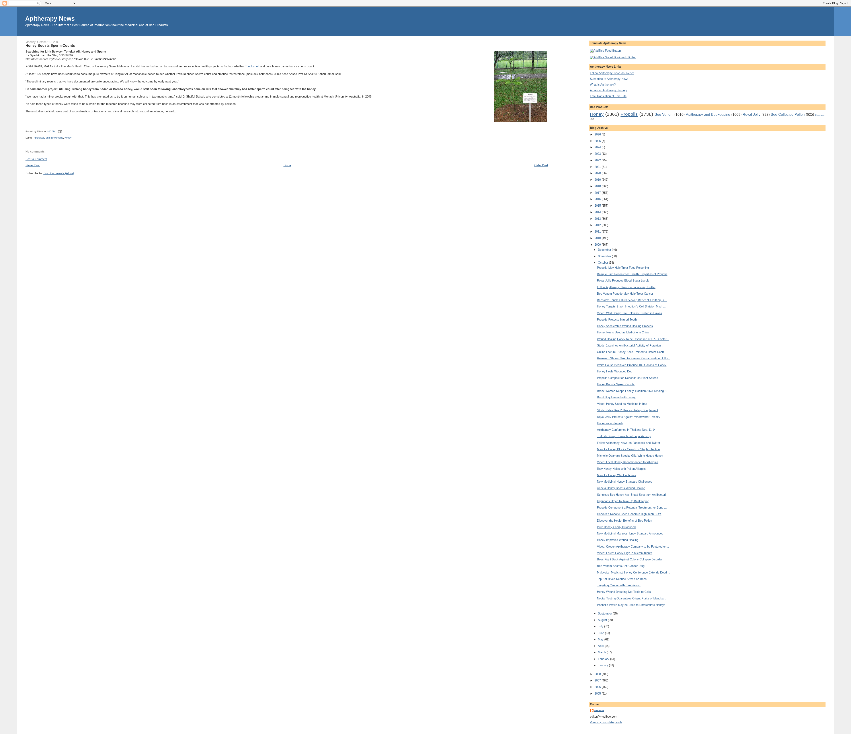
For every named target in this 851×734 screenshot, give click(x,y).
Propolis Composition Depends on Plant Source (627, 378)
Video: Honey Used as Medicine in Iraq (622, 403)
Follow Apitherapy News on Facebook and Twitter (628, 442)
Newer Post (32, 165)
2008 (598, 674)
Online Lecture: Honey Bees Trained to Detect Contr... (631, 352)
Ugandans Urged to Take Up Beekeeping (623, 501)
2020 (598, 173)
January (603, 665)
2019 (598, 179)
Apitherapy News (50, 18)
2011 (598, 231)
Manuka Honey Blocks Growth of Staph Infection (628, 449)
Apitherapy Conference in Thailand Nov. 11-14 (626, 429)
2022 (598, 160)
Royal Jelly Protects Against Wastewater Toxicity (628, 417)
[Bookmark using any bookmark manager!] (613, 57)
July (601, 626)
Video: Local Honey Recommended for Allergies (627, 462)
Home (287, 165)
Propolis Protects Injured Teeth (617, 319)
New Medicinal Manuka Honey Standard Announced (630, 533)
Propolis (629, 114)
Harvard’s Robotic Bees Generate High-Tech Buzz (629, 514)
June (601, 633)
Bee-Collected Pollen (788, 114)
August (603, 620)
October (603, 262)
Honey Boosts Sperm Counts (50, 45)
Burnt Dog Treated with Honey (616, 397)
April (601, 646)
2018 (598, 186)
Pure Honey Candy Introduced (616, 527)
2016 (598, 199)
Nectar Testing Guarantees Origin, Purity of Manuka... (631, 598)
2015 (598, 205)
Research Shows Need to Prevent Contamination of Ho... (633, 358)
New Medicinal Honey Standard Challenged (624, 481)
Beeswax (819, 115)
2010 (598, 238)
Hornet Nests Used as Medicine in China (623, 332)
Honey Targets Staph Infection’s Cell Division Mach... (631, 306)
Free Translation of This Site (608, 96)
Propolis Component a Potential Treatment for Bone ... (632, 507)
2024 (598, 147)
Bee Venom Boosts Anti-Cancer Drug (620, 566)
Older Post (541, 165)
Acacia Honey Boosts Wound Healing (621, 488)
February (604, 659)
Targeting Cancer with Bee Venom (618, 585)
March (602, 652)
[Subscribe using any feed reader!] (605, 50)
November (605, 256)
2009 (598, 244)
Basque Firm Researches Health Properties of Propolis (632, 274)
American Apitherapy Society (608, 90)
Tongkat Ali (252, 66)
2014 (598, 212)
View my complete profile (606, 722)
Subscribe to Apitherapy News (609, 78)
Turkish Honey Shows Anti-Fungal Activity (624, 436)
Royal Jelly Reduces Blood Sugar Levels (623, 280)
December (605, 249)
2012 (598, 225)
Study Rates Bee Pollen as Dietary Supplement (627, 410)
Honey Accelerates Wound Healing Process (625, 326)
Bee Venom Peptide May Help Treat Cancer (625, 293)
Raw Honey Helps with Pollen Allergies (621, 468)
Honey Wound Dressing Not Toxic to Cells (624, 591)
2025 (598, 141)
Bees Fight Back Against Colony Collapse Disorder (629, 559)
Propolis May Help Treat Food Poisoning (623, 267)
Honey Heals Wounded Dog (614, 371)
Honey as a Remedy (610, 423)
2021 (598, 166)
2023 (598, 153)
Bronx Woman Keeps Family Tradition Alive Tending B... (633, 391)
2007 (598, 680)
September (605, 613)
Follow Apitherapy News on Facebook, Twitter (626, 287)
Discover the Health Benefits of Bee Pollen (624, 520)
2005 (598, 693)
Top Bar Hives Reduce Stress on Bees (622, 579)
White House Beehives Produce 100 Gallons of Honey (631, 365)
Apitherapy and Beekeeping (48, 137)
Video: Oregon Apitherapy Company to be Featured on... (633, 546)
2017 (598, 192)
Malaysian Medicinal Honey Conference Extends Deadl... (633, 572)
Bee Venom (664, 114)
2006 (598, 687)
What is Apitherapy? (603, 84)
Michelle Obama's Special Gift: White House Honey (630, 455)
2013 (598, 218)
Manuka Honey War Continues (616, 475)
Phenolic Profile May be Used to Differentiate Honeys (631, 605)
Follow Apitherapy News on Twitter (612, 73)
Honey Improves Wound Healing (617, 540)
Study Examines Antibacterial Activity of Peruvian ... (630, 345)
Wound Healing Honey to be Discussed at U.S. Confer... (633, 339)
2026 (598, 134)
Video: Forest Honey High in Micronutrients (624, 553)
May (601, 639)
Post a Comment (36, 159)
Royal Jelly (751, 114)
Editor (599, 710)
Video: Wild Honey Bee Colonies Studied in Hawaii (629, 313)
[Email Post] (59, 131)
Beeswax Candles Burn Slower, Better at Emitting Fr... (632, 300)
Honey (68, 137)
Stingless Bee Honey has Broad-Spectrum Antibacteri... (632, 494)
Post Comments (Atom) (58, 173)
